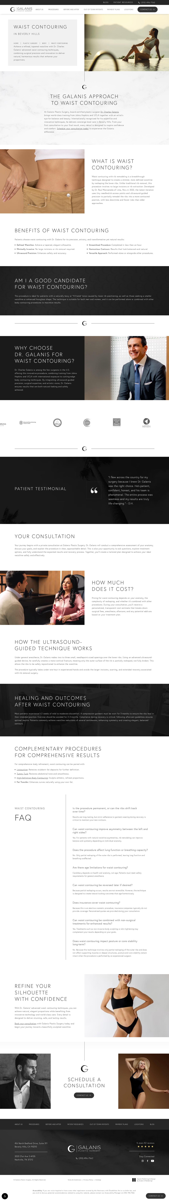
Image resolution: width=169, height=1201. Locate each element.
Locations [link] (128, 9)
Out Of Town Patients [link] (93, 9)
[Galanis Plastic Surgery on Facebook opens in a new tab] (147, 1161)
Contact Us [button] (154, 1196)
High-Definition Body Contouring (32, 778)
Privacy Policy (88, 1180)
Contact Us (146, 9)
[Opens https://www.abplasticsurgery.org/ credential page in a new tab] (128, 422)
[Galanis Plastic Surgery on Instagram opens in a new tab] (143, 1161)
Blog (106, 2)
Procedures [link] (53, 9)
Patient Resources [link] (75, 1124)
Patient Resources (123, 2)
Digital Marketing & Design (146, 1180)
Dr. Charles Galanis (110, 112)
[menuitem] (39, 9)
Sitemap (98, 1180)
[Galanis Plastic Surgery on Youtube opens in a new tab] (152, 1161)
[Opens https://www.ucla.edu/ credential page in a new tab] (39, 422)
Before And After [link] (71, 9)
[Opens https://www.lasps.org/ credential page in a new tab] (68, 422)
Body (44, 43)
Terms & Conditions (74, 1180)
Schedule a (84, 1082)
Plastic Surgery (30, 43)
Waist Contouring (59, 43)
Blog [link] (152, 1124)
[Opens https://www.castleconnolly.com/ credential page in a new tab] (98, 422)
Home (16, 43)
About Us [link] (39, 9)
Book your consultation (25, 1023)
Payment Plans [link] (113, 9)
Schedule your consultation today (73, 128)
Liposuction (22, 769)
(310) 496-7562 (129, 1193)
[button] (5, 1196)
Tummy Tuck (22, 774)
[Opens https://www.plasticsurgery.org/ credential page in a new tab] (158, 422)
